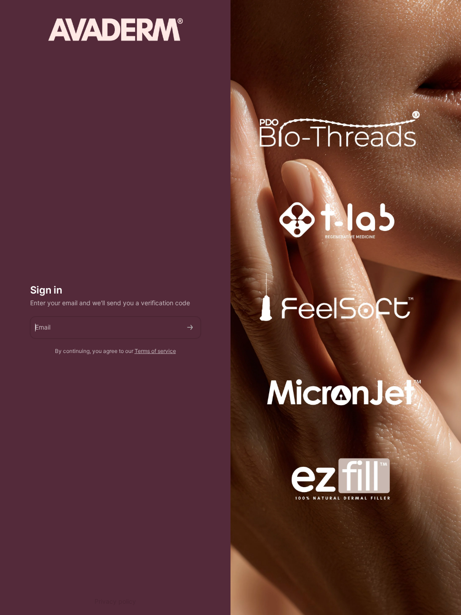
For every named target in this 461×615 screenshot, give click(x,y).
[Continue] (190, 327)
